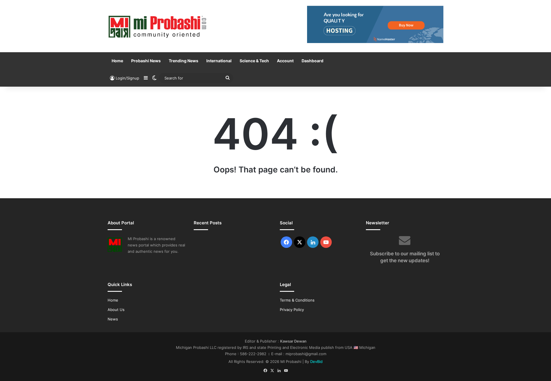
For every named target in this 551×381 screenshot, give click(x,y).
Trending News (183, 60)
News (113, 319)
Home (117, 60)
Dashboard (312, 60)
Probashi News (146, 60)
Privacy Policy (292, 309)
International (219, 60)
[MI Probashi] (158, 26)
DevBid (316, 361)
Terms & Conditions (297, 300)
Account (285, 60)
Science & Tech (254, 60)
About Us (116, 309)
